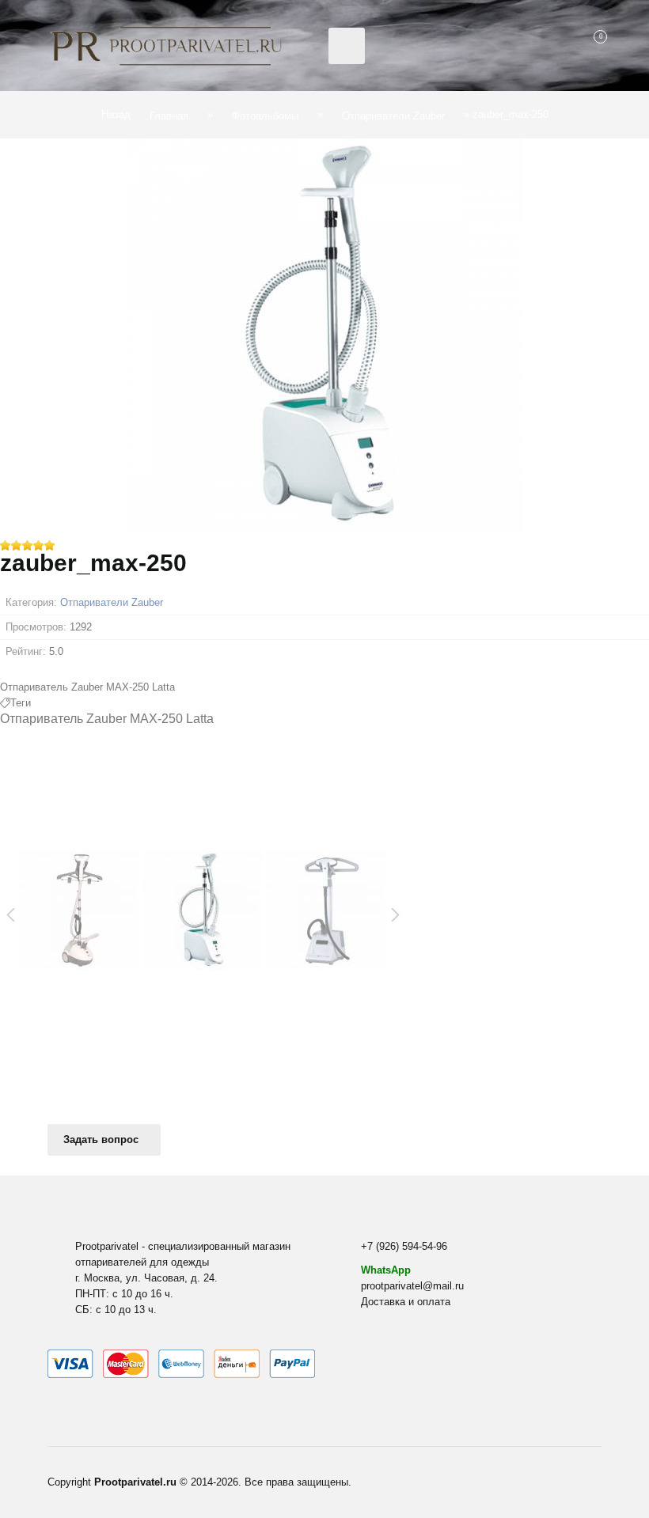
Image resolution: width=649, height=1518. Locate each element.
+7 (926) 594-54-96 (404, 1246)
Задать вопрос (101, 1139)
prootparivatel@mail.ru (412, 1286)
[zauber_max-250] (324, 338)
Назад (116, 114)
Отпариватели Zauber (111, 602)
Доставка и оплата (405, 1302)
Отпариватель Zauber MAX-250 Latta (107, 718)
